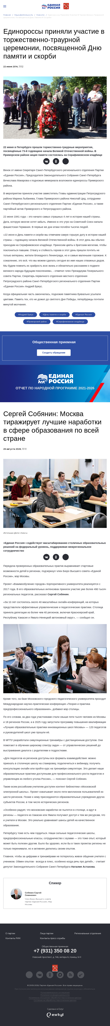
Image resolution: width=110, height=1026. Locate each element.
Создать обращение (53, 352)
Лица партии (46, 933)
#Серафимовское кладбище (70, 321)
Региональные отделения (87, 933)
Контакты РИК (12, 938)
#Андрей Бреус (25, 314)
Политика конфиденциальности (55, 995)
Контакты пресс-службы (52, 938)
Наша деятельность (23, 15)
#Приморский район (37, 321)
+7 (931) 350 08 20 (55, 951)
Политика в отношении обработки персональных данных (55, 998)
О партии (10, 933)
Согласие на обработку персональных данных (55, 1000)
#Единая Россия (83, 314)
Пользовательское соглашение (55, 992)
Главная (7, 15)
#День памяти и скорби (54, 314)
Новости (40, 15)
